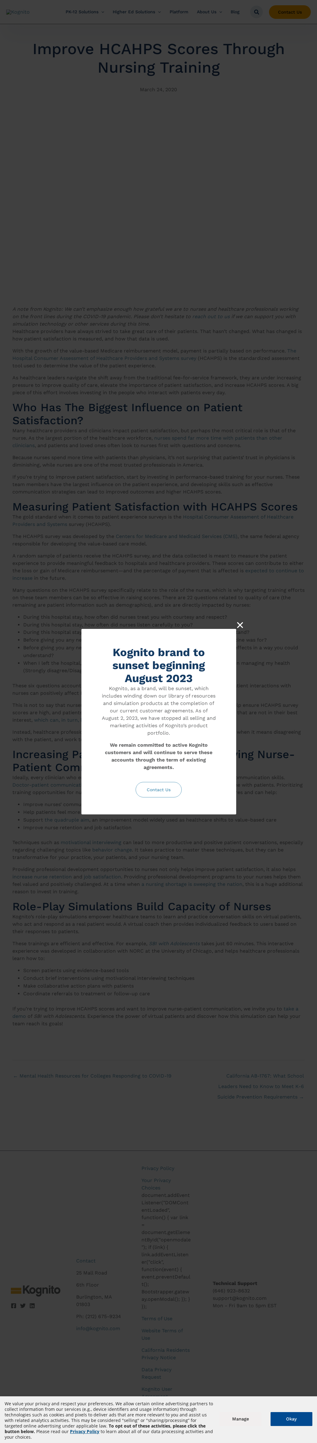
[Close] (240, 625)
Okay (291, 1418)
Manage (240, 1418)
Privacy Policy (84, 1431)
